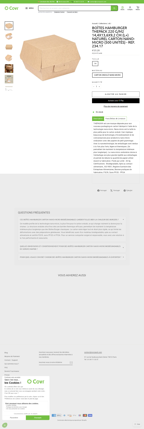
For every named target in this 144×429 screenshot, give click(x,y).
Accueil (94, 23)
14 (95, 64)
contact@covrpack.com (97, 1)
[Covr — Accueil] (12, 8)
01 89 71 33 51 (78, 1)
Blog (6, 353)
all (109, 23)
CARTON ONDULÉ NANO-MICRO (107, 75)
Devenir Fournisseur (11, 371)
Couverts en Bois (72, 12)
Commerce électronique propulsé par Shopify (72, 420)
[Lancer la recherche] (114, 8)
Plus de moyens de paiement (116, 106)
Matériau (97, 70)
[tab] (98, 118)
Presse (6, 375)
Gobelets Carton (59, 12)
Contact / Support (11, 360)
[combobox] (74, 8)
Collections (103, 23)
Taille (95, 59)
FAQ (6, 367)
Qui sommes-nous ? (11, 364)
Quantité (97, 82)
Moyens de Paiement (12, 356)
